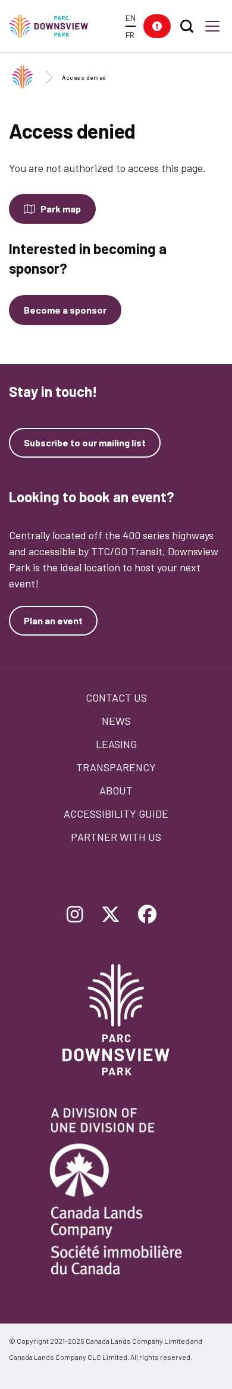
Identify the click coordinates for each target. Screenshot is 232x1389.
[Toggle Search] (187, 26)
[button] (157, 26)
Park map (60, 208)
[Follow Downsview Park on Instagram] (75, 915)
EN (131, 17)
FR (130, 35)
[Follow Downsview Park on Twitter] (110, 915)
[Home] (54, 26)
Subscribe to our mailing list (85, 443)
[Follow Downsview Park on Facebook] (147, 915)
